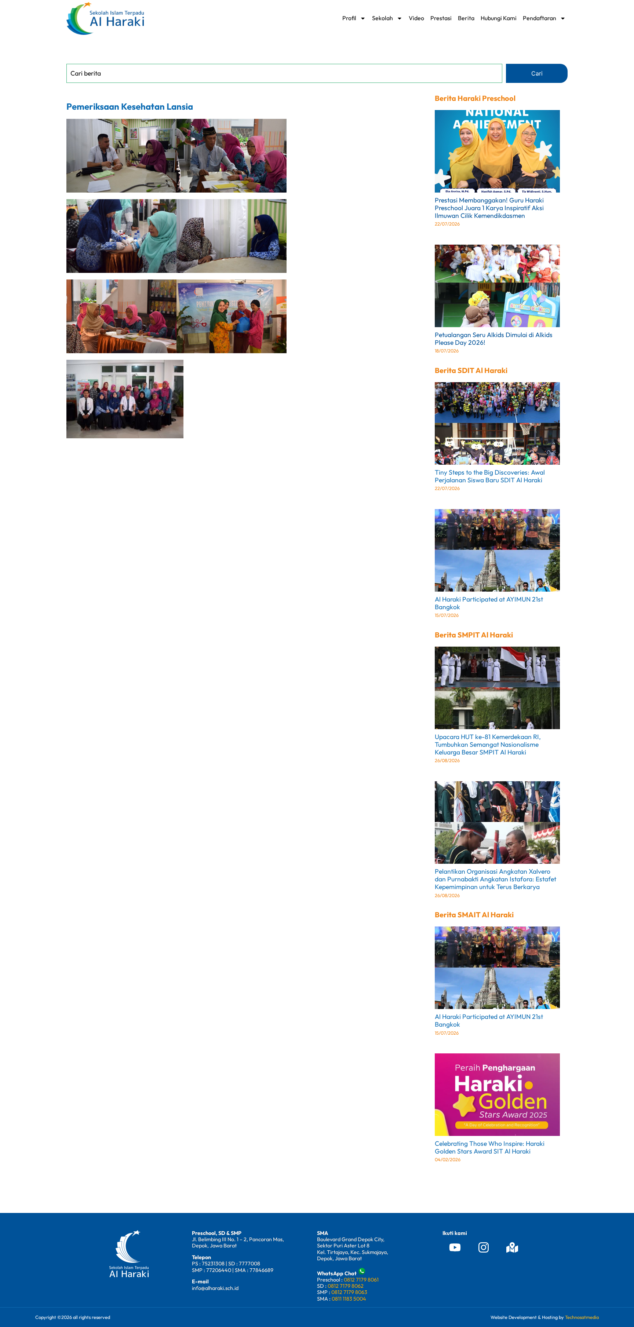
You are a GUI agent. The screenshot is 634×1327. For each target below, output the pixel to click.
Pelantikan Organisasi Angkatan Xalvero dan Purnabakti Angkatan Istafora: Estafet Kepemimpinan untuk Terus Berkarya (495, 879)
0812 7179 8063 (349, 1292)
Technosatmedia (582, 1317)
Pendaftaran (539, 18)
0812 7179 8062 (346, 1286)
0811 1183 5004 (349, 1298)
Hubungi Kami (499, 18)
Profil (349, 18)
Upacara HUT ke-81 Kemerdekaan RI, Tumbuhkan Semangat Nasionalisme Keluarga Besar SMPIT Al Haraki (488, 744)
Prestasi (441, 18)
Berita (466, 18)
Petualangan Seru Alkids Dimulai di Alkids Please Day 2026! (494, 338)
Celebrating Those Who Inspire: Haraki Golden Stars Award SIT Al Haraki (489, 1147)
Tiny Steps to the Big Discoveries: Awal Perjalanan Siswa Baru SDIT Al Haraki (490, 476)
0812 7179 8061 (361, 1279)
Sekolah (382, 18)
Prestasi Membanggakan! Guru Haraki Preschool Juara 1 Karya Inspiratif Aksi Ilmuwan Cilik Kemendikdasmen (489, 208)
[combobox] (284, 73)
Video (416, 18)
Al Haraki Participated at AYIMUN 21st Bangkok (489, 603)
